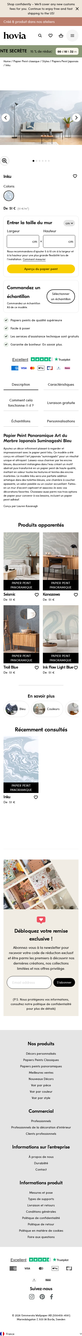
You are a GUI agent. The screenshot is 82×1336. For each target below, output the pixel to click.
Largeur (22, 236)
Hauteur (58, 236)
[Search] (40, 35)
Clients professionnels (41, 1133)
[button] (50, 35)
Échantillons (20, 421)
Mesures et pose (41, 1192)
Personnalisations (61, 421)
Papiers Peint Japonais (65, 61)
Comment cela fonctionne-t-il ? (21, 403)
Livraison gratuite (61, 402)
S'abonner (64, 982)
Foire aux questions (41, 1237)
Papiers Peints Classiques (41, 1060)
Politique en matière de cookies (41, 1230)
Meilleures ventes (41, 1072)
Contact (41, 1169)
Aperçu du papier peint (41, 269)
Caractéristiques (61, 384)
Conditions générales (41, 1211)
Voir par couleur (41, 1091)
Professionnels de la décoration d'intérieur (41, 1127)
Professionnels (41, 1121)
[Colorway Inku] (8, 196)
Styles (45, 61)
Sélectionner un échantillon (61, 296)
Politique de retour (41, 1224)
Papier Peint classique (26, 61)
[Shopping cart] (61, 35)
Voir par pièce (41, 1085)
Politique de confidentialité (41, 1218)
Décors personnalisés (41, 1053)
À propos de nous (41, 1157)
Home (7, 61)
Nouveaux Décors (41, 1079)
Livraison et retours (41, 1205)
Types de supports (41, 1199)
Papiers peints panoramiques (41, 1066)
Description (21, 384)
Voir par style (41, 1098)
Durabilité (41, 1163)
